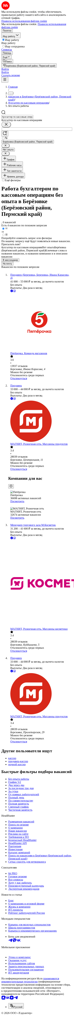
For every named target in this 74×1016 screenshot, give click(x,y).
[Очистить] (6, 124)
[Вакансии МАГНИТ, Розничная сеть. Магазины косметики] (40, 583)
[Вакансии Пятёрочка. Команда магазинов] (40, 322)
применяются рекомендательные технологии (30, 980)
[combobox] (17, 117)
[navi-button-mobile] (4, 80)
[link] (7, 61)
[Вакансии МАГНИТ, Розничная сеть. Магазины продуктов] (40, 421)
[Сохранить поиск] (4, 134)
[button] (5, 69)
